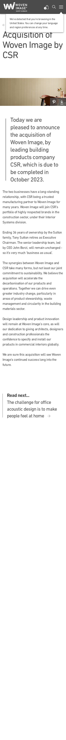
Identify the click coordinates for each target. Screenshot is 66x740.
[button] (47, 7)
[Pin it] (54, 102)
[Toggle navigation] (61, 7)
